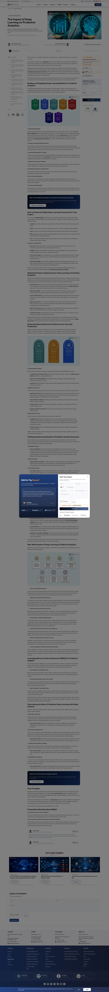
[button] (88, 476)
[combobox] (63, 487)
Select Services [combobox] (63, 490)
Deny (79, 989)
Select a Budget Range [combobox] (79, 490)
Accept (87, 989)
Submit (73, 508)
